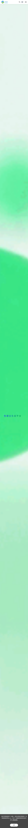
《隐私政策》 (15, 819)
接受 (14, 825)
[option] (14, 416)
